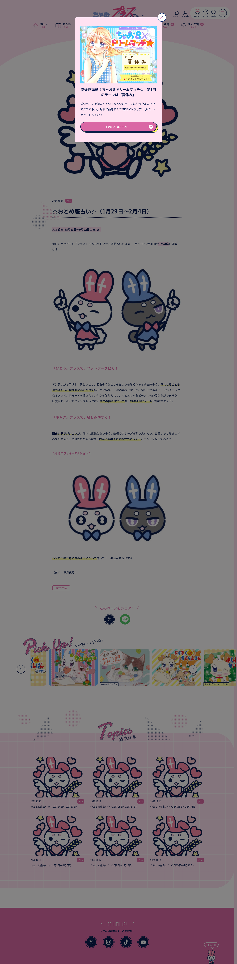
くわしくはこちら (116, 127)
